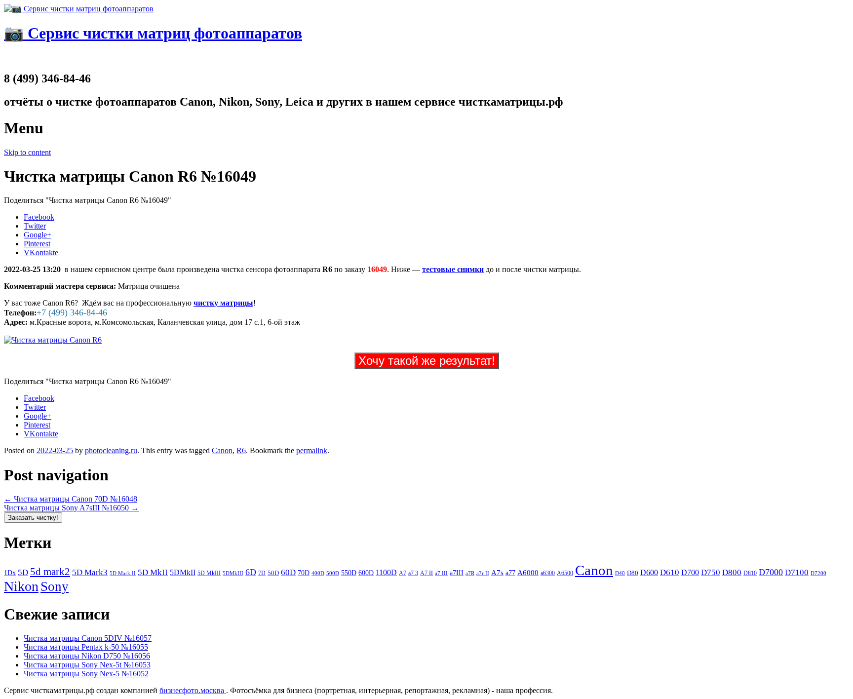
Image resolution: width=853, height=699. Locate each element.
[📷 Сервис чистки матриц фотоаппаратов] (79, 8)
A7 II (426, 573)
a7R (469, 573)
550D (348, 573)
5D (23, 572)
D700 (690, 572)
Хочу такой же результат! (426, 360)
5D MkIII (209, 573)
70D (304, 573)
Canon (222, 450)
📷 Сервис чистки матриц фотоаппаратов (153, 33)
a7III (457, 573)
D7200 (818, 573)
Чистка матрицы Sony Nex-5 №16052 (86, 673)
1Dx (10, 573)
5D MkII (153, 572)
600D (366, 573)
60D (288, 572)
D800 (731, 572)
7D (262, 573)
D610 (669, 572)
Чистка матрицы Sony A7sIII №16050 (71, 508)
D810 (750, 573)
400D (317, 573)
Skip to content (27, 152)
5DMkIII (233, 573)
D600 (649, 572)
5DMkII (182, 572)
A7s (497, 573)
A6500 (565, 573)
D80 (632, 573)
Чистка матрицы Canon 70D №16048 (70, 499)
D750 (710, 572)
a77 (510, 573)
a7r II (482, 573)
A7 (402, 573)
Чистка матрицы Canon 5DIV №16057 (88, 638)
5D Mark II (123, 573)
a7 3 (413, 573)
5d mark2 (50, 572)
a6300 (548, 573)
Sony (54, 586)
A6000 (528, 573)
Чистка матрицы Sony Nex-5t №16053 (87, 664)
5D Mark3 (90, 572)
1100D (386, 572)
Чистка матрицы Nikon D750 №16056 (87, 656)
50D (273, 573)
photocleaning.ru (111, 450)
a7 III (441, 573)
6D (250, 572)
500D (332, 573)
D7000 (771, 572)
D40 (620, 573)
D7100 (797, 572)
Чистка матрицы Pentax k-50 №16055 (86, 647)
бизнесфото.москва (192, 690)
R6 (241, 450)
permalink (311, 450)
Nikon (21, 586)
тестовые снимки (453, 269)
